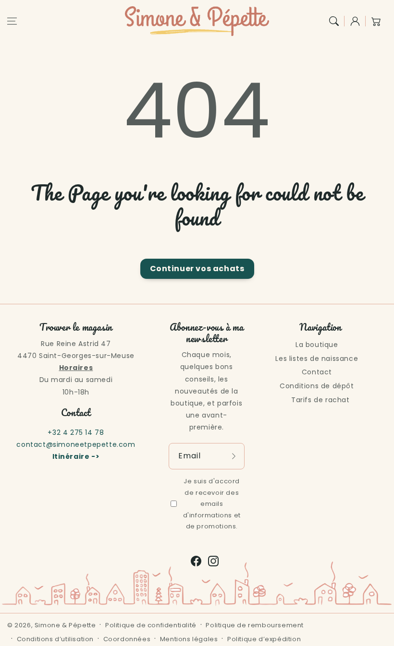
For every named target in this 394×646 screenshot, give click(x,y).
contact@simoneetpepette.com (75, 444)
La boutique (317, 344)
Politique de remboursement (255, 625)
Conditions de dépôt (317, 386)
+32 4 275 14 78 (76, 432)
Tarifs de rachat (320, 400)
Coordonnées (127, 639)
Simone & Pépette (65, 625)
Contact (317, 372)
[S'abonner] (234, 456)
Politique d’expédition (264, 639)
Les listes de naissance (316, 358)
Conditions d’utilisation (55, 639)
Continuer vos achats (197, 268)
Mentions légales (189, 639)
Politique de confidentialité (151, 625)
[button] (12, 21)
